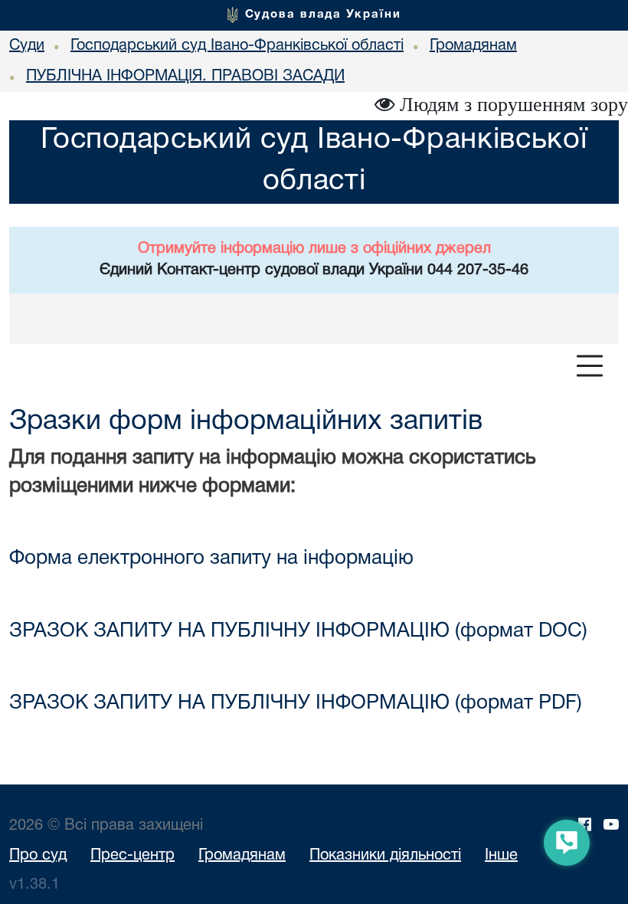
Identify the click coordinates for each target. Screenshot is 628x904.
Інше (501, 856)
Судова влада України (323, 14)
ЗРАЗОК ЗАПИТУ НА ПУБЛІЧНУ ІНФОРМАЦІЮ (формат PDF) (295, 703)
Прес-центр (132, 856)
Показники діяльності (385, 856)
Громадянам (242, 856)
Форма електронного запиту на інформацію (211, 558)
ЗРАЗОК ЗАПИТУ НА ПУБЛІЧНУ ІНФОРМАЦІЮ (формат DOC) (298, 631)
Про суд (38, 856)
